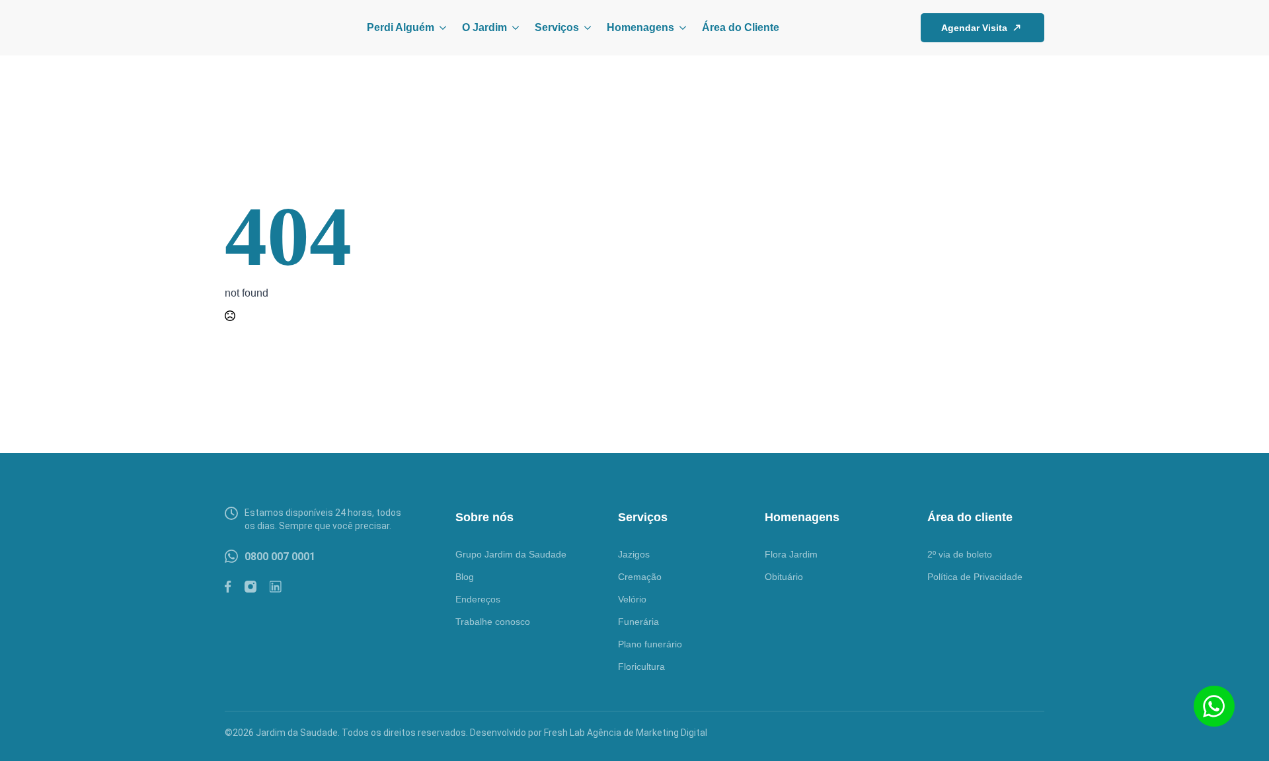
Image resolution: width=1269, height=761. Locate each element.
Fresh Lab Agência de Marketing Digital (625, 732)
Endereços (477, 599)
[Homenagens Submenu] (680, 27)
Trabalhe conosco (492, 621)
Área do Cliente (740, 27)
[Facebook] (228, 587)
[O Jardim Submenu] (513, 27)
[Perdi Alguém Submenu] (440, 27)
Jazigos (634, 554)
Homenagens (640, 27)
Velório (632, 599)
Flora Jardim (791, 554)
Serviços (557, 27)
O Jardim (484, 27)
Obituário (784, 576)
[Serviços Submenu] (585, 27)
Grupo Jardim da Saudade (510, 554)
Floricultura (641, 666)
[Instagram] (250, 587)
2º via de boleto (959, 554)
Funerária (638, 621)
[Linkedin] (276, 587)
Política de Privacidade (974, 576)
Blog (464, 576)
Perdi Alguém (400, 27)
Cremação (640, 576)
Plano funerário (650, 644)
